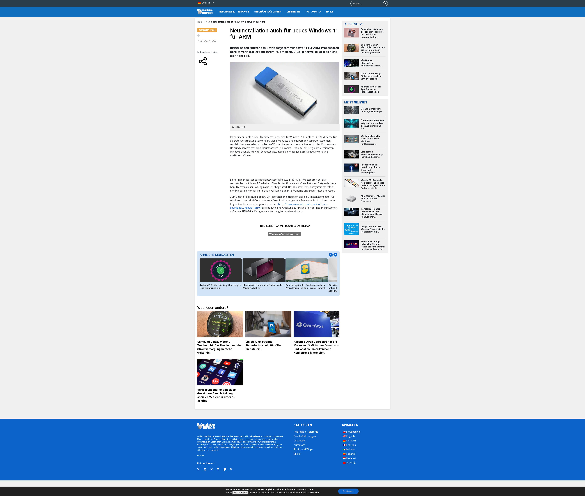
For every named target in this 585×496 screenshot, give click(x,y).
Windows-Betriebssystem (284, 234)
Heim (199, 21)
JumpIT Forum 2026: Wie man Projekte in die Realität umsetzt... (373, 229)
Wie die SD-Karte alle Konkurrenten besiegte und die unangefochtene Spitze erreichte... (373, 184)
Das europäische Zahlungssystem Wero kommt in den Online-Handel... (305, 287)
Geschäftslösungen (267, 11)
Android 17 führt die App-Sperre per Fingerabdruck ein (220, 287)
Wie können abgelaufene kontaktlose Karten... (371, 63)
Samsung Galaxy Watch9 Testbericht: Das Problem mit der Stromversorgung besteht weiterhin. (219, 347)
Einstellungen (240, 492)
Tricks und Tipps (303, 449)
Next (335, 255)
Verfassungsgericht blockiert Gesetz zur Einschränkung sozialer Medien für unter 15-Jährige (216, 395)
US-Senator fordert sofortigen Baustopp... (372, 110)
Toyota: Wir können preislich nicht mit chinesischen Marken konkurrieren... (372, 213)
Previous (331, 255)
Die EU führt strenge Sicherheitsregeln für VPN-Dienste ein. (263, 345)
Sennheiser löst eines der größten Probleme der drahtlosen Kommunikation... (372, 33)
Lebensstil (293, 11)
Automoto (313, 11)
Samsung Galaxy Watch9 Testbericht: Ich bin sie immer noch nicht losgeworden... (373, 49)
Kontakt (200, 455)
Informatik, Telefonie (234, 11)
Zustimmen (348, 491)
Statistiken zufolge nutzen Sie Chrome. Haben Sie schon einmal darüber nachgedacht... (373, 245)
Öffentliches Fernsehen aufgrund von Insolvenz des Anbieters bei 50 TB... (373, 124)
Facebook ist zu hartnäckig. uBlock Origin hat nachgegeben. (370, 169)
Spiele (329, 11)
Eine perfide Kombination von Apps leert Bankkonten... (372, 154)
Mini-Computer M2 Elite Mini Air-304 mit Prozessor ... (373, 198)
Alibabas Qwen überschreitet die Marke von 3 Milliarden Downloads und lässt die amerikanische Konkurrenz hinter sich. (316, 347)
